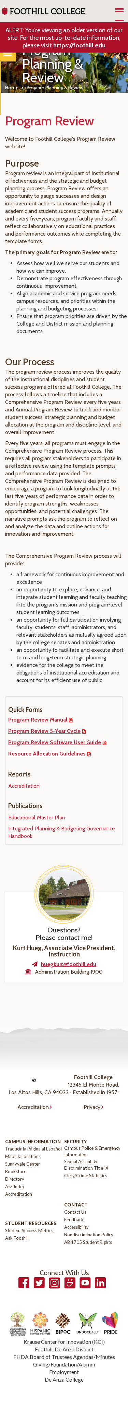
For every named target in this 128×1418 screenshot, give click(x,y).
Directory (14, 1179)
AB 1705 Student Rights (88, 1242)
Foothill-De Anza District (64, 1349)
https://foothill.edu (79, 45)
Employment (64, 1372)
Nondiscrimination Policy (88, 1234)
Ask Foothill (17, 1238)
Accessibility (76, 1227)
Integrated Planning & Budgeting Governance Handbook (61, 832)
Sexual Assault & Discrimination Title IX (86, 1165)
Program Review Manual (37, 719)
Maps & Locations (23, 1156)
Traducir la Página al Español (33, 1149)
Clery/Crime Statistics (85, 1175)
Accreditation (24, 786)
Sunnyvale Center (22, 1164)
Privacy (92, 1107)
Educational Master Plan (36, 817)
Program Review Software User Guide (54, 742)
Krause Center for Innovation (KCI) (64, 1341)
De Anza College (64, 1379)
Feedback (74, 1219)
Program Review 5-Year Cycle (44, 731)
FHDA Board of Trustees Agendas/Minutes (64, 1356)
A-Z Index (15, 1186)
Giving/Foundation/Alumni (64, 1364)
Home (11, 87)
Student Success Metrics (29, 1230)
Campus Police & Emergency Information (92, 1151)
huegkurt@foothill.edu (68, 964)
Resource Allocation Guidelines (47, 753)
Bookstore (15, 1171)
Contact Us (75, 1212)
